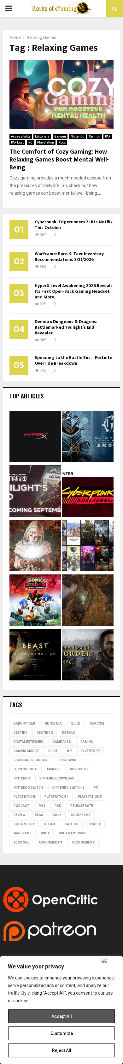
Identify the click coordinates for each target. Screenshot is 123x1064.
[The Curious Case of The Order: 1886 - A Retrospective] (88, 655)
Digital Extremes (28, 742)
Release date (81, 806)
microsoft (79, 769)
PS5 (58, 806)
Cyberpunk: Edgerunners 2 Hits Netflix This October (74, 224)
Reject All (61, 1050)
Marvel (53, 769)
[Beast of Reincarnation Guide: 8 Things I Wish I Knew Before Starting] (35, 655)
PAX (107, 136)
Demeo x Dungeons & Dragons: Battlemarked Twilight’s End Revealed (66, 327)
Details (68, 732)
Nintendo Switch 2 (68, 787)
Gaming (60, 136)
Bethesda (53, 723)
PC (30, 142)
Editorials (42, 136)
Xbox (62, 142)
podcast (21, 806)
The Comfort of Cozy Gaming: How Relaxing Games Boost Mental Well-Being (59, 159)
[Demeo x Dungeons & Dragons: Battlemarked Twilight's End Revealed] (35, 492)
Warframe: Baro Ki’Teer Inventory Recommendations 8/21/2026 (69, 256)
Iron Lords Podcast (31, 760)
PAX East (17, 142)
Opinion (94, 136)
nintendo (22, 778)
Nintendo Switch (28, 787)
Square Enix (24, 824)
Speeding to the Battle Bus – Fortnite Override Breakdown (73, 360)
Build (75, 723)
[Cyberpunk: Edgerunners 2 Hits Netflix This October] (88, 492)
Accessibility (20, 136)
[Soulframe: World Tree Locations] (88, 601)
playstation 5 (90, 796)
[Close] (111, 960)
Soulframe (81, 815)
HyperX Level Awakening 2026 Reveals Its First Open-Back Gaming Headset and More (74, 291)
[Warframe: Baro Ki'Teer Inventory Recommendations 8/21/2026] (88, 437)
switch (71, 824)
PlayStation (24, 796)
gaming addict (26, 751)
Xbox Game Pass (72, 833)
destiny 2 (45, 732)
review (19, 815)
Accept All (61, 1016)
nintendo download (56, 778)
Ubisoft (93, 824)
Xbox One (21, 842)
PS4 (42, 806)
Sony (57, 815)
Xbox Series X (83, 842)
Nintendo (77, 136)
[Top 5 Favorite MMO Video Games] (88, 546)
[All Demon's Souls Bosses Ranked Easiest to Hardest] (35, 546)
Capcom (97, 723)
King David (67, 760)
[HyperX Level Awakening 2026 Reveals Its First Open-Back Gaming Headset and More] (35, 437)
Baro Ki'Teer (24, 723)
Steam (49, 824)
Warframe (23, 833)
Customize (61, 1033)
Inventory (90, 751)
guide (53, 751)
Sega (39, 815)
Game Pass (62, 742)
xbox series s (50, 842)
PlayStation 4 (56, 796)
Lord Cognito (26, 769)
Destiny (20, 732)
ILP (69, 751)
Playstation (45, 142)
